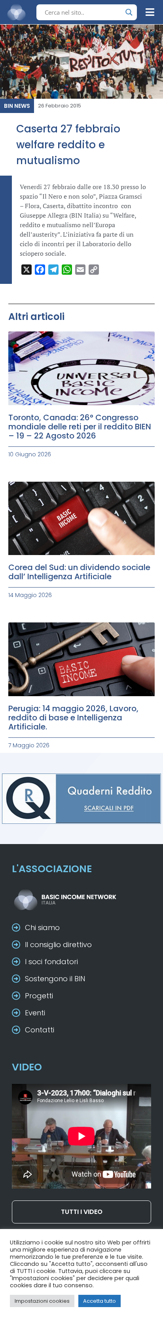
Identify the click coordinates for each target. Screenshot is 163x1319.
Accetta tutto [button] (99, 1301)
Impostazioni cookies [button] (42, 1301)
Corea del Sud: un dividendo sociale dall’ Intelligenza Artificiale (79, 572)
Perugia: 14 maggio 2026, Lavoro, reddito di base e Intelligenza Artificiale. (73, 717)
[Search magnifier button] (129, 12)
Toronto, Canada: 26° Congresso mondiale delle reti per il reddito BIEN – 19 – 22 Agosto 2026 (79, 426)
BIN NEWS (17, 106)
